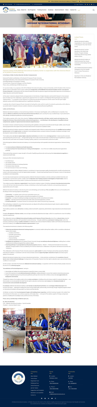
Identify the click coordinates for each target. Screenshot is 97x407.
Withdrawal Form (35, 383)
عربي (79, 10)
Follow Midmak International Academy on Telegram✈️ (52, 1)
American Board (59, 9)
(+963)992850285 (38, 4)
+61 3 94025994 (72, 388)
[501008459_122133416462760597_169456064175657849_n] (59, 342)
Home (18, 10)
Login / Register (79, 4)
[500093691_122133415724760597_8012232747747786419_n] (37, 319)
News (66, 9)
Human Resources (35, 385)
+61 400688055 (72, 383)
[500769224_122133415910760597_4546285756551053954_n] (37, 342)
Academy (50, 9)
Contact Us (73, 9)
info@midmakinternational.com (23, 4)
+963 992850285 (53, 383)
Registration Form (35, 380)
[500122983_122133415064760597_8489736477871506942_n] (59, 319)
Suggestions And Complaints (37, 390)
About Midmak (34, 376)
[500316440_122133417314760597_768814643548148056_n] (14, 342)
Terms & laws (34, 378)
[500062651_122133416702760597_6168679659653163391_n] (14, 319)
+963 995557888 (53, 388)
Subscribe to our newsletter (37, 392)
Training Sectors (41, 9)
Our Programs (32, 9)
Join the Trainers (34, 388)
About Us (23, 9)
